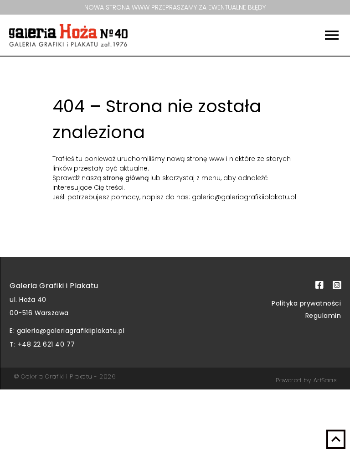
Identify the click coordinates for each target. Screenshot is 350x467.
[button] (307, 35)
